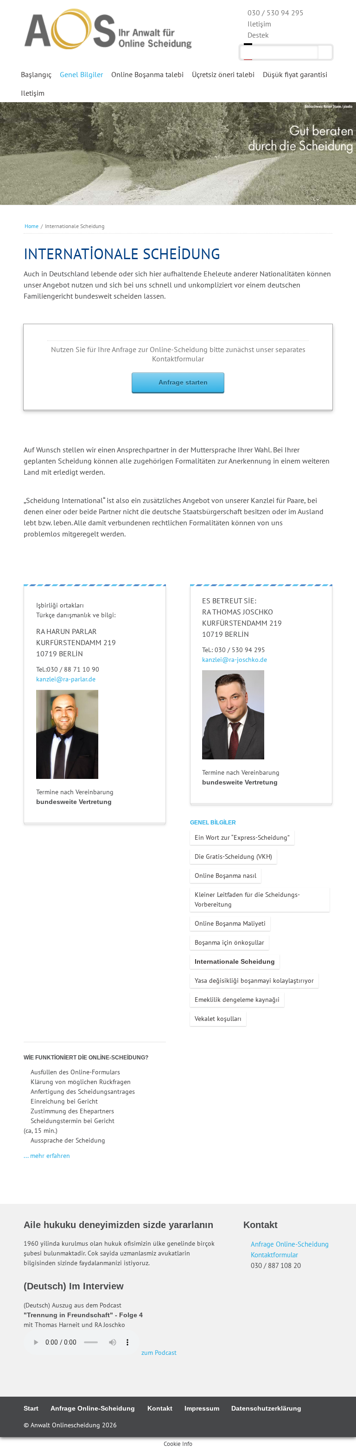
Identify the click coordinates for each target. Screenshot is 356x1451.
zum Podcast (159, 1352)
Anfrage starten (183, 382)
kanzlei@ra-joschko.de (234, 659)
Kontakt (159, 1408)
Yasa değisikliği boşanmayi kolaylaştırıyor (254, 980)
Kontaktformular (274, 1254)
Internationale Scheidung (235, 961)
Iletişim (32, 93)
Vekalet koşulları (218, 1018)
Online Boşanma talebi (147, 74)
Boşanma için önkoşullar (229, 942)
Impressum (201, 1408)
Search (325, 52)
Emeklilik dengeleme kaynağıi (237, 999)
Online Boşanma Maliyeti (230, 923)
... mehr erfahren (47, 1155)
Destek (258, 34)
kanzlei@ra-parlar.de (65, 679)
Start (31, 1408)
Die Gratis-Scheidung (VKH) (233, 856)
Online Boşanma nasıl (225, 875)
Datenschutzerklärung (266, 1408)
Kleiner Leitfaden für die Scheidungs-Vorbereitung (247, 899)
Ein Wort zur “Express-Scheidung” (242, 837)
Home (31, 225)
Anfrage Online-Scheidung (290, 1243)
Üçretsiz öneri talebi (223, 74)
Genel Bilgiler (81, 74)
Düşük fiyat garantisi (295, 74)
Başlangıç (36, 74)
